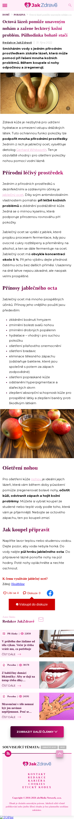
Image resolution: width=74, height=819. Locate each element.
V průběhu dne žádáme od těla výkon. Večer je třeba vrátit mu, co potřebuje (18, 645)
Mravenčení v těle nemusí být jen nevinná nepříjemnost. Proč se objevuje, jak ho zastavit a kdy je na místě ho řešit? (18, 712)
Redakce (37, 777)
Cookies (37, 784)
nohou (36, 479)
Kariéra (37, 780)
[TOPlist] (6, 817)
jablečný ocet (12, 195)
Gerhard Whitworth (31, 150)
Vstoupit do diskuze (33, 604)
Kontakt (37, 774)
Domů (6, 14)
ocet (62, 747)
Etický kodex (37, 787)
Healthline (18, 584)
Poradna (19, 14)
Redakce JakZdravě (17, 42)
